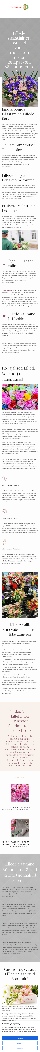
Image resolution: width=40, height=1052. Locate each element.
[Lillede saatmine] (20, 7)
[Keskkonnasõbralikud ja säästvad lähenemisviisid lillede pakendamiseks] (20, 828)
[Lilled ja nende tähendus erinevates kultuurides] (20, 793)
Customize (20, 1043)
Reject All (20, 1048)
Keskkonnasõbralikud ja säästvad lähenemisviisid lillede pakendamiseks (16, 844)
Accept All (20, 1038)
